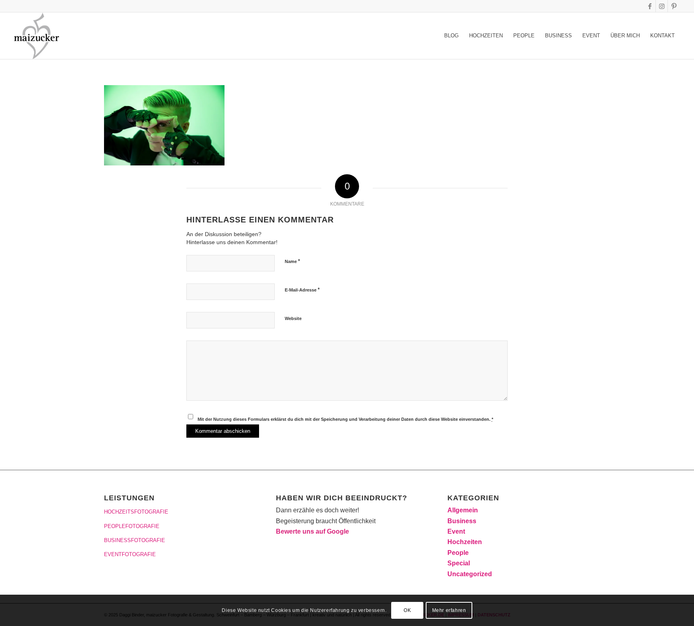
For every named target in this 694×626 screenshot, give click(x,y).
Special (458, 563)
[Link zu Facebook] (649, 6)
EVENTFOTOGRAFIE (130, 554)
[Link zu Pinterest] (674, 6)
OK (407, 610)
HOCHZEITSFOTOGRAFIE (136, 512)
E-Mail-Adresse (302, 290)
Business (461, 521)
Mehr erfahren (449, 610)
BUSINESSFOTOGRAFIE (134, 540)
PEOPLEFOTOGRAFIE (131, 526)
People (458, 552)
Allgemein (462, 510)
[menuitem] (451, 35)
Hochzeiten (464, 541)
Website (293, 318)
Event (456, 531)
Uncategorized (469, 574)
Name (292, 261)
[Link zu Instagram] (661, 6)
